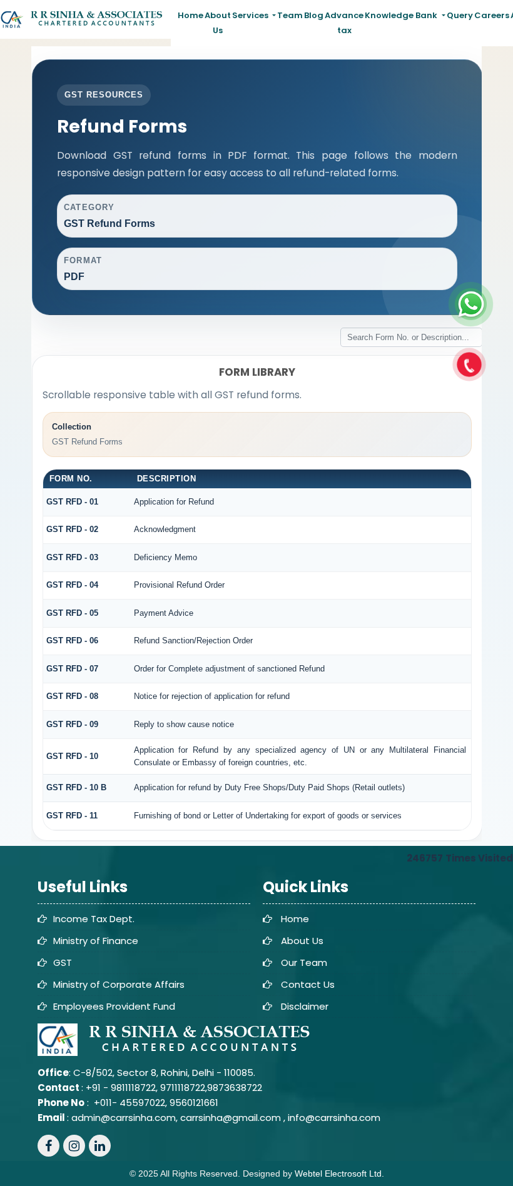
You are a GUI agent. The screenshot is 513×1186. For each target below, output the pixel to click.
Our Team (304, 962)
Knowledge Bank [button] (402, 15)
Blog (313, 15)
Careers (491, 15)
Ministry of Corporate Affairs (119, 984)
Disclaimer (304, 1006)
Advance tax (344, 22)
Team (290, 15)
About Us (218, 22)
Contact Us (308, 984)
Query (460, 15)
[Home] (85, 18)
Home (190, 15)
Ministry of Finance (95, 940)
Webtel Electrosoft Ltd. (339, 1173)
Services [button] (251, 15)
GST (62, 962)
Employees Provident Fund (114, 1006)
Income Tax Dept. (94, 918)
